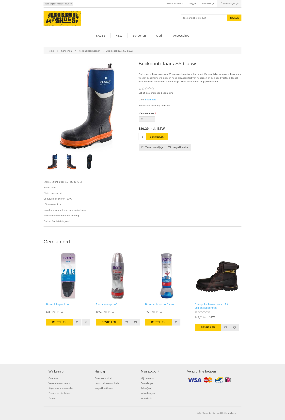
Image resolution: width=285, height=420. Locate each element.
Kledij (159, 35)
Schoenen (139, 35)
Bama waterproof (106, 304)
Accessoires (181, 35)
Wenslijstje (146, 398)
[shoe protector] (118, 276)
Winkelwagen (148, 393)
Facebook (213, 381)
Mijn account (147, 378)
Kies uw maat (147, 113)
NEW (118, 35)
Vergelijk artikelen (104, 388)
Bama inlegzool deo (58, 304)
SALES (100, 35)
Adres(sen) (146, 388)
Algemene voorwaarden (60, 388)
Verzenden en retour (59, 383)
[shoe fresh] (167, 276)
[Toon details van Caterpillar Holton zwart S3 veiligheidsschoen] (216, 276)
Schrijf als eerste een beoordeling (156, 93)
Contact (52, 398)
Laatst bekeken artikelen (107, 383)
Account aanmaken (174, 3)
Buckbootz (150, 99)
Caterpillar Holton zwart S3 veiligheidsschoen (211, 306)
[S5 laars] (52, 162)
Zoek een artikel (103, 378)
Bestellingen (147, 383)
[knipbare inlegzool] (68, 276)
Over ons (53, 378)
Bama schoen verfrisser (160, 304)
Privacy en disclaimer (59, 393)
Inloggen (192, 3)
